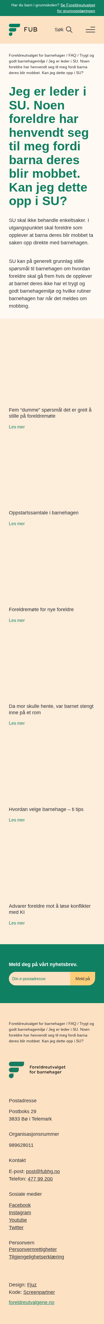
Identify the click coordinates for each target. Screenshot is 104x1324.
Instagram (20, 1212)
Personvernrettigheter (33, 1249)
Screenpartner (39, 1292)
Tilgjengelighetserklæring (36, 1257)
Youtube (18, 1220)
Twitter (16, 1227)
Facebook (20, 1205)
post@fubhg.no (43, 1171)
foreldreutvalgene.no (31, 1302)
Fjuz (32, 1285)
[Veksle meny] (88, 29)
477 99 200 (40, 1179)
